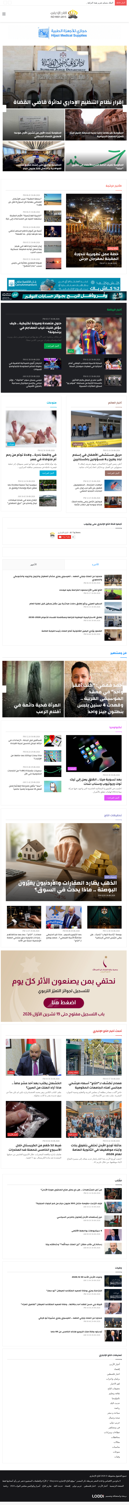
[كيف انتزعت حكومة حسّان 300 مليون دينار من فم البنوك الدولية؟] (113, 1207)
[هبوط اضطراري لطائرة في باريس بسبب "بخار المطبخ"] (53, 263)
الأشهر (33, 564)
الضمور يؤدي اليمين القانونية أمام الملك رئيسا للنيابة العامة (72, 631)
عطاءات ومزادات (112, 1432)
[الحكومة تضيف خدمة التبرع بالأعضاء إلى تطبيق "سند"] (96, 157)
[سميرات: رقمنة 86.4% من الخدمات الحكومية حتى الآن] (52, 771)
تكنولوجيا (116, 1398)
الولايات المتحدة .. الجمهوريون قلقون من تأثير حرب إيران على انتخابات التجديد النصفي (87, 488)
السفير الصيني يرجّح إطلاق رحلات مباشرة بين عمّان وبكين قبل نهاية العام (65, 604)
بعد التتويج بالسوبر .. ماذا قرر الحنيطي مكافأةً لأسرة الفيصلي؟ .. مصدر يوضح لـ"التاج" (63, 938)
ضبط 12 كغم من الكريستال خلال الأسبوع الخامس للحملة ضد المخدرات (35, 1147)
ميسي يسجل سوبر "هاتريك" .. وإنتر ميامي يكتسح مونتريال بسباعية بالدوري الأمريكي (25, 383)
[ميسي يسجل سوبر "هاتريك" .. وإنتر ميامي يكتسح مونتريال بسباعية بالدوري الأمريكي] (52, 380)
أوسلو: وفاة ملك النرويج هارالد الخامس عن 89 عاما (76, 1332)
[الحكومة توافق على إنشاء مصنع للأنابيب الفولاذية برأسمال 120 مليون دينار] (33, 157)
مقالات (117, 1442)
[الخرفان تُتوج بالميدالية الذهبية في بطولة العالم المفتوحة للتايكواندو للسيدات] (52, 364)
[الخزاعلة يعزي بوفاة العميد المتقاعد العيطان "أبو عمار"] (113, 1294)
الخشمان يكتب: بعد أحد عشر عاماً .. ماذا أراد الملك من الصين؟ (36, 1085)
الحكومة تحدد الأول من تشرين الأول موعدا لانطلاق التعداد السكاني (37, 134)
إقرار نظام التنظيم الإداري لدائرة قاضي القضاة (68, 102)
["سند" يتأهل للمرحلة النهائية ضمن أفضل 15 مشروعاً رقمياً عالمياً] (52, 786)
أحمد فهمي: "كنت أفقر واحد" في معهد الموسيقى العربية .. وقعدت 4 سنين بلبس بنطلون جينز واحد (97, 698)
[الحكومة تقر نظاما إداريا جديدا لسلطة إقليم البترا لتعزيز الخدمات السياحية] (96, 124)
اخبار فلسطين (113, 1374)
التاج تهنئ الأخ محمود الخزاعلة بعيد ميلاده (80, 590)
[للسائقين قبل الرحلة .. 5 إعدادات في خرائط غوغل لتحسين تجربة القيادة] (52, 741)
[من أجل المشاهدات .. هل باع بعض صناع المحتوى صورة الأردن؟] (113, 1194)
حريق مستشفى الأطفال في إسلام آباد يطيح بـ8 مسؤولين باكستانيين (97, 457)
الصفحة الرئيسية (117, 1486)
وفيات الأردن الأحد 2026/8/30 (87, 1277)
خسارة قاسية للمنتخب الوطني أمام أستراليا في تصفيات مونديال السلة (85, 364)
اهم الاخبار (115, 1384)
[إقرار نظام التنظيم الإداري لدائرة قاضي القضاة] (65, 77)
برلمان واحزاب (113, 1379)
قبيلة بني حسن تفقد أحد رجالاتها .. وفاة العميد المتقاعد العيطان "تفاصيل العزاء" (61, 1304)
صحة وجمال (114, 1418)
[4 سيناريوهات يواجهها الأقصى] (113, 1235)
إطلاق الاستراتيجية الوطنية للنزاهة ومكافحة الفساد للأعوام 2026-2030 (65, 617)
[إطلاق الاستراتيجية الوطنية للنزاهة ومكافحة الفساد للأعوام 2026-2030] (113, 621)
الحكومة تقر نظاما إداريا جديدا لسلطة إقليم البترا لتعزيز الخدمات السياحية (96, 134)
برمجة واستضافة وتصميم (116, 1496)
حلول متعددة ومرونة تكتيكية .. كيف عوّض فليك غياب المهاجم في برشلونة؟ (35, 327)
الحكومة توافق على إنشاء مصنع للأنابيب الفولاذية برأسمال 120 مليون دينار (38, 166)
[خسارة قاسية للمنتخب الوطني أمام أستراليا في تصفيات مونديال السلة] (113, 364)
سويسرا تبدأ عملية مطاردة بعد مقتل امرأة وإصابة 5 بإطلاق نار (22, 486)
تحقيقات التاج (114, 1388)
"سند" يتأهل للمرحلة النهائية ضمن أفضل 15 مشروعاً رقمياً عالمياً (25, 787)
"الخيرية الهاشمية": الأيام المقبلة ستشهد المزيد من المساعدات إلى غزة (24, 217)
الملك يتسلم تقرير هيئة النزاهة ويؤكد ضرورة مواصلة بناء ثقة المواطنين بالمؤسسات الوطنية (74, 3)
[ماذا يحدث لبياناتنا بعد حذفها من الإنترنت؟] (52, 756)
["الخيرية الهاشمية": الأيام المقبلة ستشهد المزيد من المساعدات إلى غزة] (52, 216)
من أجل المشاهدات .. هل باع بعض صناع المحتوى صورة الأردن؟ (71, 1190)
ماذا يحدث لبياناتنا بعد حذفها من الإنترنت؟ (26, 757)
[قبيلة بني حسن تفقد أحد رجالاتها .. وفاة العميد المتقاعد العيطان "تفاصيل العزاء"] (113, 1308)
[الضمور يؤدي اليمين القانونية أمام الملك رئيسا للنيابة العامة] (113, 635)
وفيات (117, 1457)
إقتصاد (117, 1369)
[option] (64, 108)
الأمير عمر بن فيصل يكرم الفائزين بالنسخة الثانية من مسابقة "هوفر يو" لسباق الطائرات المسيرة (84, 383)
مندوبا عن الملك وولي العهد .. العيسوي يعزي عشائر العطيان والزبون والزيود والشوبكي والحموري (57, 578)
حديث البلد (115, 1403)
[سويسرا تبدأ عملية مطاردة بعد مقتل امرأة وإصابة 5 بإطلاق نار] (47, 485)
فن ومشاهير (114, 1427)
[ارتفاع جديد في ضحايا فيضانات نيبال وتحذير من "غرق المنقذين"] (47, 500)
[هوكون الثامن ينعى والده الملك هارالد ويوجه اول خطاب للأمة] (113, 502)
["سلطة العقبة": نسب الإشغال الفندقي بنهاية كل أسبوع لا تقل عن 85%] (52, 199)
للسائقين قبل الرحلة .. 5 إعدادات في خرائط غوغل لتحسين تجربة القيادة (25, 741)
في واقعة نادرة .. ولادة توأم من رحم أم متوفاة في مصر (31, 457)
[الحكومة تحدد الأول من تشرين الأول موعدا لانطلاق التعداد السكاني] (33, 124)
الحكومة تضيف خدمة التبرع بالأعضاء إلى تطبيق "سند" (97, 166)
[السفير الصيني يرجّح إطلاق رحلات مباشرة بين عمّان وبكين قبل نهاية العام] (113, 607)
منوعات (116, 1452)
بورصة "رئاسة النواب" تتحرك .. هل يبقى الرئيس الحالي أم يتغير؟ (106, 936)
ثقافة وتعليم (114, 1393)
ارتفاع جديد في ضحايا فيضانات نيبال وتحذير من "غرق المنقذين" (22, 501)
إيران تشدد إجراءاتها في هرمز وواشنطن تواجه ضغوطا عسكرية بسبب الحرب (26, 249)
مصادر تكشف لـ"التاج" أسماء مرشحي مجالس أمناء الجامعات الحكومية (95, 1085)
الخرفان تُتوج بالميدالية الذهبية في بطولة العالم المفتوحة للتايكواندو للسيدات (25, 366)
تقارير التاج (47, 1486)
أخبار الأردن (114, 1364)
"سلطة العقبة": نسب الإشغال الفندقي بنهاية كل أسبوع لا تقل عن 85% (25, 202)
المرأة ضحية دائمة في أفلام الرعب (37, 708)
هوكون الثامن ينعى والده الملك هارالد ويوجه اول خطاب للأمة (87, 503)
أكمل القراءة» (113, 473)
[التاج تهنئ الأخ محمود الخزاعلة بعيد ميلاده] (113, 594)
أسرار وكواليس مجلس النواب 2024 (25, 1486)
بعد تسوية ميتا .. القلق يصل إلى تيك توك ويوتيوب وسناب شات (96, 782)
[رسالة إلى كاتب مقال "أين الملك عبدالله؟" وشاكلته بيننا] (113, 1248)
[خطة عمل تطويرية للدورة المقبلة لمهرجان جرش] (94, 230)
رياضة (117, 1408)
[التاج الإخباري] (64, 14)
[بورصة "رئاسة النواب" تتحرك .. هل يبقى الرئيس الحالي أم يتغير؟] (104, 917)
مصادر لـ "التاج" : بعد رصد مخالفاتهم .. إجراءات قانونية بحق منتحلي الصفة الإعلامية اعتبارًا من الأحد (24, 938)
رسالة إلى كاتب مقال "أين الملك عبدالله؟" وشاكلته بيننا (74, 1244)
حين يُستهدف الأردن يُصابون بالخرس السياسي (79, 1217)
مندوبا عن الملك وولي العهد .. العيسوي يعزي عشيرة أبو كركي (70, 1318)
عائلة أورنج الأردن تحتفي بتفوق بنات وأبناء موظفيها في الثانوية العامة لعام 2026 (96, 1149)
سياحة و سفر (113, 1413)
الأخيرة (95, 564)
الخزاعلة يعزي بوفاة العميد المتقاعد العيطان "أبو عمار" (74, 1291)
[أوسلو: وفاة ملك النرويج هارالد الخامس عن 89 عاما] (113, 1335)
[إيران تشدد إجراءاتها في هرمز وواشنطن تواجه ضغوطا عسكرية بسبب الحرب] (52, 246)
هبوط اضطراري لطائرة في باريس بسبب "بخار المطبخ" (26, 264)
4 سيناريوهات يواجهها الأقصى (86, 1231)
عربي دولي (115, 1422)
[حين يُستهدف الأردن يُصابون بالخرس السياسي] (113, 1221)
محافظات (115, 1437)
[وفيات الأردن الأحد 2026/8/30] (113, 1281)
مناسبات (116, 1447)
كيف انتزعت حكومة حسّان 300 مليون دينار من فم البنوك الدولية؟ (69, 1203)
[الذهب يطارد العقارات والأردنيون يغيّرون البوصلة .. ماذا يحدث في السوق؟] (64, 862)
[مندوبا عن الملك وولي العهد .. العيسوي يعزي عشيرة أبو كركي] (113, 1322)
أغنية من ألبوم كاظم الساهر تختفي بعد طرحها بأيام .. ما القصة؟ (25, 232)
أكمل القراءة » (52, 346)
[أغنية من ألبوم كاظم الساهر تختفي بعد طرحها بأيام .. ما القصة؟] (52, 231)
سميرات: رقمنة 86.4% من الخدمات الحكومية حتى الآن (25, 772)
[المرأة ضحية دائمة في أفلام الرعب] (33, 689)
